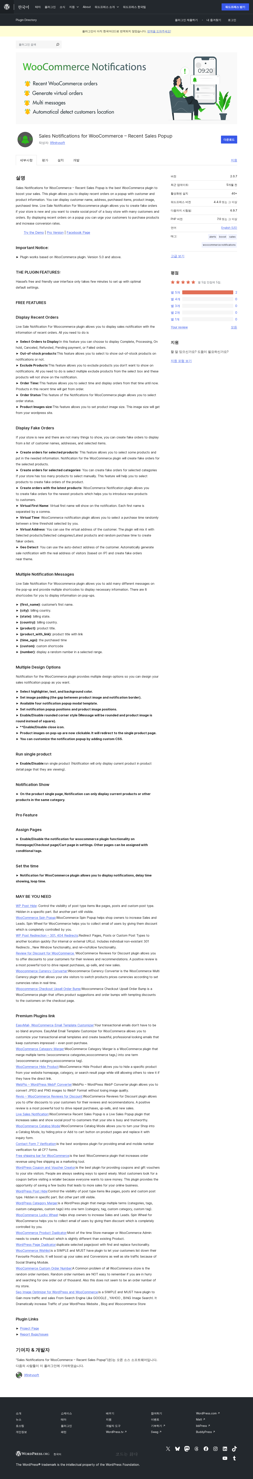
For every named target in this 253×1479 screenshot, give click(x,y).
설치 (61, 160)
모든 (234, 327)
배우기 (110, 1413)
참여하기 (156, 1413)
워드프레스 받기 (235, 6)
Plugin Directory (26, 20)
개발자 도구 (113, 1425)
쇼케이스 (66, 1413)
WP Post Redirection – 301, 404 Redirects (47, 935)
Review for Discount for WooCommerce (45, 953)
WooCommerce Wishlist (33, 1250)
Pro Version (55, 232)
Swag (156, 1432)
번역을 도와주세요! (159, 31)
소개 (18, 1413)
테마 (63, 1419)
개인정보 (21, 1432)
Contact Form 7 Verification (36, 1144)
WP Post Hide (26, 906)
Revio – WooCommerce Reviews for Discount (49, 1096)
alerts (212, 236)
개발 (76, 160)
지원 (234, 160)
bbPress (203, 1425)
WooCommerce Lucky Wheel (37, 1215)
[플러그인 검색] (58, 44)
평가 (45, 160)
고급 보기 (177, 256)
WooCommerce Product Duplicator (41, 1233)
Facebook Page (78, 232)
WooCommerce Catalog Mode (38, 1126)
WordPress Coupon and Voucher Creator (45, 1167)
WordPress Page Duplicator (36, 1245)
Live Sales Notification (32, 1114)
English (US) (229, 227)
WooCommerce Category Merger (40, 1049)
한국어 (57, 1454)
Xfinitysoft (57, 143)
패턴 (63, 1432)
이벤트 (155, 1419)
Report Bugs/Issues (34, 1334)
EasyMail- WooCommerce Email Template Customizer (55, 1025)
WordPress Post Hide (31, 1191)
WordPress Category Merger (36, 1203)
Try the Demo (34, 232)
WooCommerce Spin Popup (36, 918)
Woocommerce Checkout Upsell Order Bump (48, 989)
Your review (179, 327)
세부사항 (26, 160)
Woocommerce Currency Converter (41, 971)
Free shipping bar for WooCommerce (42, 1156)
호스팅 (20, 1425)
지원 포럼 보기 (181, 361)
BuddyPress (205, 1432)
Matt (200, 1419)
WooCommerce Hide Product (37, 1067)
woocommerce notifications (219, 244)
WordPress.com (208, 1413)
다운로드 (229, 139)
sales (232, 236)
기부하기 (158, 1425)
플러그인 (66, 1425)
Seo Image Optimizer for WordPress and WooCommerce (57, 1292)
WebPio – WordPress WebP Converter (44, 1084)
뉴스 (18, 1419)
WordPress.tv (116, 1432)
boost (222, 236)
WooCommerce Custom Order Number (44, 1268)
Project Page (29, 1328)
